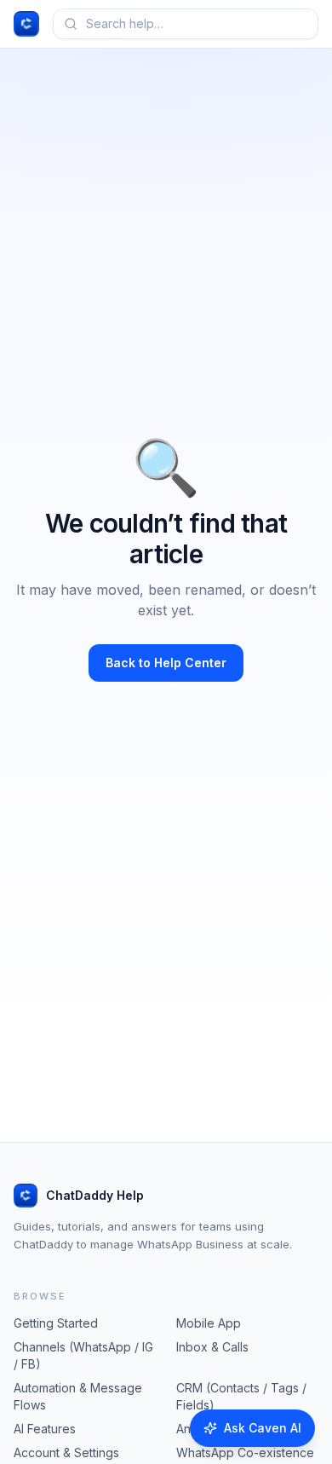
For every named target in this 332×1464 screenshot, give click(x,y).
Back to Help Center (166, 662)
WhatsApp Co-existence (245, 1452)
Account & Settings (66, 1452)
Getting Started (56, 1323)
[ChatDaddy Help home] (26, 24)
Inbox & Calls (212, 1347)
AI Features (45, 1428)
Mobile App (208, 1323)
